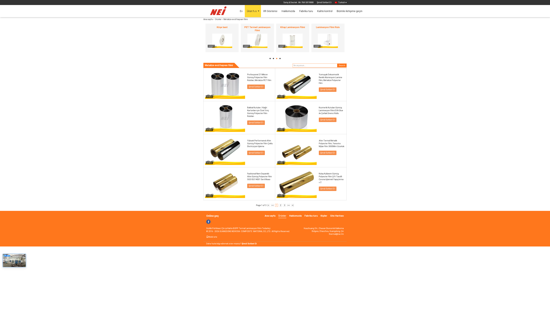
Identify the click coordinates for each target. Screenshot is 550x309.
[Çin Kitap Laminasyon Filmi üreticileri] (293, 41)
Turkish (341, 2)
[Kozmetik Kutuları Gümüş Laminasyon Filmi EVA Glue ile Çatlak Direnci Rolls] (297, 117)
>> (288, 205)
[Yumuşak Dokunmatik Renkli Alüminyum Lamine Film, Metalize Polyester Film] (297, 84)
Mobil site (212, 237)
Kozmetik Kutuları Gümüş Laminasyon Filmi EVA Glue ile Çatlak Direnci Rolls (331, 110)
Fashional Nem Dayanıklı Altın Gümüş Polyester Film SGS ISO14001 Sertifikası (259, 177)
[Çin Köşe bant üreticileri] (222, 41)
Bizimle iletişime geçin (349, 11)
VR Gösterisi (270, 11)
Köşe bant (222, 27)
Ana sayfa (208, 19)
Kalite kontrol (324, 11)
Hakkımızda (288, 11)
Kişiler (324, 215)
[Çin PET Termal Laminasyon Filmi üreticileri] (257, 41)
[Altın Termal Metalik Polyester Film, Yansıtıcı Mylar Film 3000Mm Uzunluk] (297, 150)
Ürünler (218, 19)
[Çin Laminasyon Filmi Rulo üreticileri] (328, 41)
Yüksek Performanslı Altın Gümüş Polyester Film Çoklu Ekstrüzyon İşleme (260, 143)
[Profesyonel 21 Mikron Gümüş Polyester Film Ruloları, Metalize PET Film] (225, 84)
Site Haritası (337, 215)
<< (272, 205)
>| (292, 205)
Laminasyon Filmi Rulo (328, 27)
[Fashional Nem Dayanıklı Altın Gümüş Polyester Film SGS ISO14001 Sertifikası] (225, 183)
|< (268, 205)
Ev (241, 11)
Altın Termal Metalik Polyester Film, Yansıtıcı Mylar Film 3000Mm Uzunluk (331, 143)
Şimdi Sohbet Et (324, 2)
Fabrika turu (306, 11)
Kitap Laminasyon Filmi (292, 27)
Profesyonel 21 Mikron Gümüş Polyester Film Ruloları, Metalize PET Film (259, 77)
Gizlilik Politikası (213, 228)
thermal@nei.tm (336, 234)
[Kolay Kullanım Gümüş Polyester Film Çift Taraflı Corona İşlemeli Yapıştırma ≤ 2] (297, 183)
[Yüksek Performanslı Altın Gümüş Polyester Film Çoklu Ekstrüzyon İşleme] (225, 150)
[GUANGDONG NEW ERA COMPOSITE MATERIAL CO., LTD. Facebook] (208, 221)
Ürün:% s (252, 11)
